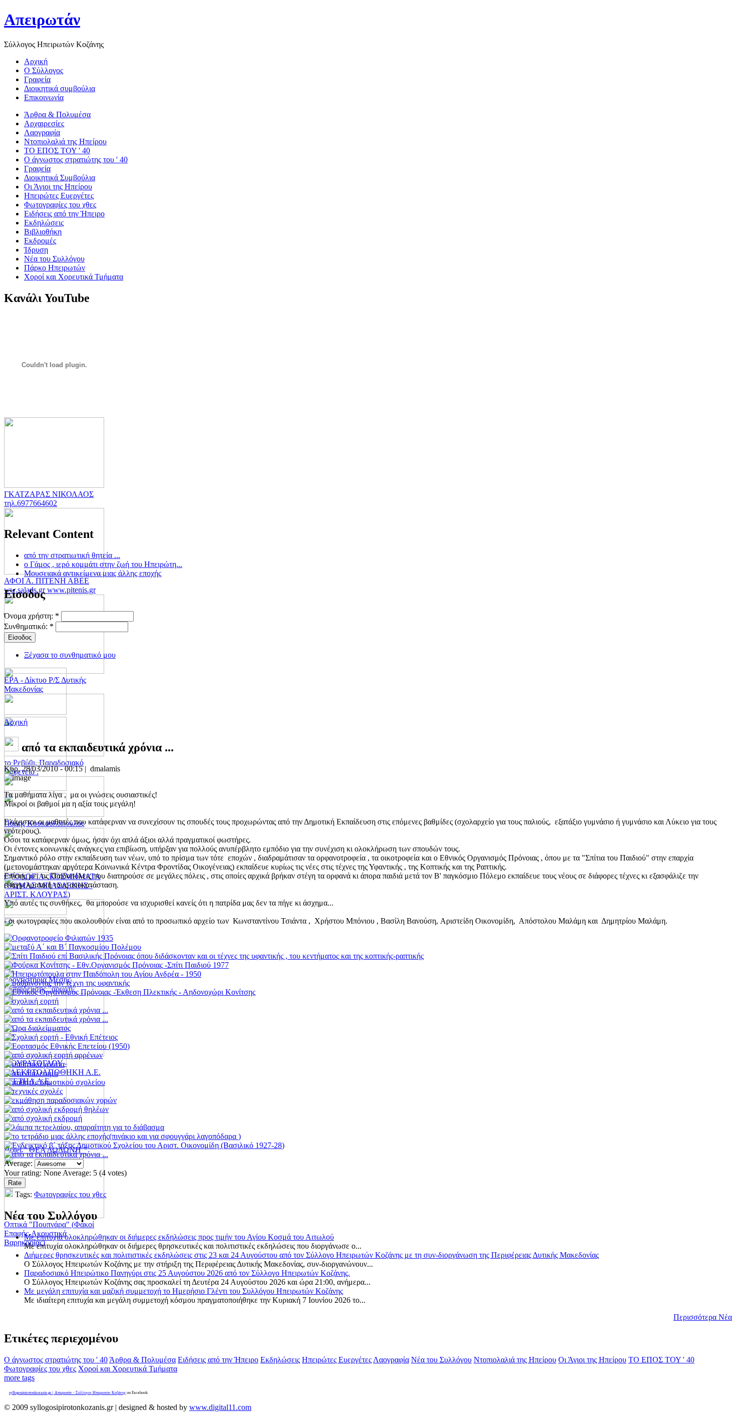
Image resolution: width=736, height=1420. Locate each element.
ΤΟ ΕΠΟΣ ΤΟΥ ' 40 (661, 1359)
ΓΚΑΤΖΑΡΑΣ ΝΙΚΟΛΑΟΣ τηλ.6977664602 (49, 498)
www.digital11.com (220, 1407)
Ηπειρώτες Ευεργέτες (337, 1359)
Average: (19, 1163)
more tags (19, 1377)
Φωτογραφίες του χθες (70, 1194)
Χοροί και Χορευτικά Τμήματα (127, 1368)
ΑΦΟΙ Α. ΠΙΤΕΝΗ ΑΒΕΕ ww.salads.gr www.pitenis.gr (50, 585)
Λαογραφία (391, 1359)
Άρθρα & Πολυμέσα (142, 1359)
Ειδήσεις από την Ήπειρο (218, 1359)
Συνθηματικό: (29, 626)
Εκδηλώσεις (280, 1359)
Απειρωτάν (42, 20)
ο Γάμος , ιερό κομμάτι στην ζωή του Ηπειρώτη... (103, 564)
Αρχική (16, 722)
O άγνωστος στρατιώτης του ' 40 (56, 1359)
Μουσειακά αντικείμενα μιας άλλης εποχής (92, 573)
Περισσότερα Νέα (702, 1317)
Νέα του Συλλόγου (441, 1359)
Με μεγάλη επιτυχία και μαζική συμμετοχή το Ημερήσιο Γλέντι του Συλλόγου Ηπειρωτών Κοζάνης (183, 1291)
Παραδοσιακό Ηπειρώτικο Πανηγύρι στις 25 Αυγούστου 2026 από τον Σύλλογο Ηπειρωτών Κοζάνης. (187, 1273)
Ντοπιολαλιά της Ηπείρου (515, 1359)
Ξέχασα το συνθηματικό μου (70, 655)
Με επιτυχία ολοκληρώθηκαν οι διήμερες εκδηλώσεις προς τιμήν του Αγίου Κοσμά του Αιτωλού (179, 1237)
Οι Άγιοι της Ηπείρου (592, 1359)
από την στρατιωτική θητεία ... (72, 555)
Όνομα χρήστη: (31, 616)
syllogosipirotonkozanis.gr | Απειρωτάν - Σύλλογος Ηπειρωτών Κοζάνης (67, 1392)
